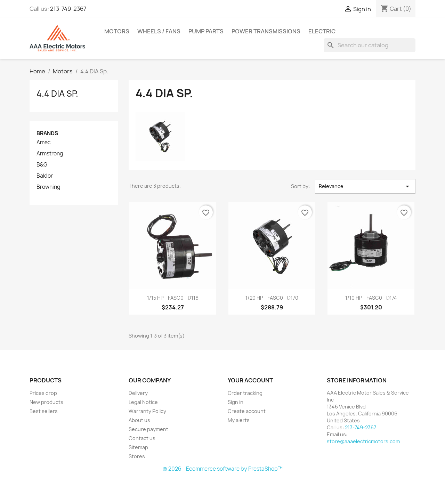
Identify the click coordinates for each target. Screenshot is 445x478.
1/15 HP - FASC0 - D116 (173, 297)
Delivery (138, 393)
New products (46, 402)
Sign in (235, 402)
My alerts (239, 420)
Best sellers (44, 411)
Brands (47, 133)
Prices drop (43, 393)
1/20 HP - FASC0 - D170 (271, 297)
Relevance (365, 186)
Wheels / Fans (158, 31)
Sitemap (138, 447)
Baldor (45, 175)
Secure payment (148, 429)
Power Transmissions (266, 31)
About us (139, 420)
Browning (48, 187)
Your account (250, 380)
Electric (321, 31)
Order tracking (245, 393)
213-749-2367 (68, 9)
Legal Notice (143, 402)
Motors (116, 31)
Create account (247, 411)
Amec (44, 142)
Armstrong (50, 153)
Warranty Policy (147, 411)
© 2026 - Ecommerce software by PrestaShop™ (223, 468)
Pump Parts (206, 31)
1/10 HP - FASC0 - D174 (371, 297)
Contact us (142, 438)
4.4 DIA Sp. (57, 93)
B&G (42, 164)
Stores (137, 456)
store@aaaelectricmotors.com (363, 441)
